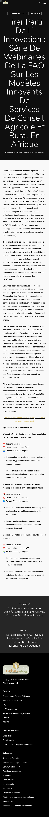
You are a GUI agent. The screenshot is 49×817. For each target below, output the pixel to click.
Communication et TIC (18, 13)
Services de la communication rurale (17, 806)
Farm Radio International (12, 700)
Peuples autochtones (11, 793)
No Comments (39, 153)
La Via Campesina (10, 709)
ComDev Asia (8, 740)
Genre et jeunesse (10, 780)
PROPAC (6, 718)
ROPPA (6, 722)
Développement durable (12, 771)
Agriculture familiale (11, 758)
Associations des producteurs (15, 762)
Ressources (8, 801)
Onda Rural (7, 736)
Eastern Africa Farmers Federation (16, 696)
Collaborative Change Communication (17, 744)
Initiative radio (8, 784)
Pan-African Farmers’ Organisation (16, 713)
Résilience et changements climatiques (18, 797)
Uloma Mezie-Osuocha (14, 153)
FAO (4, 705)
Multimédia (7, 788)
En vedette (35, 13)
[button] (45, 3)
